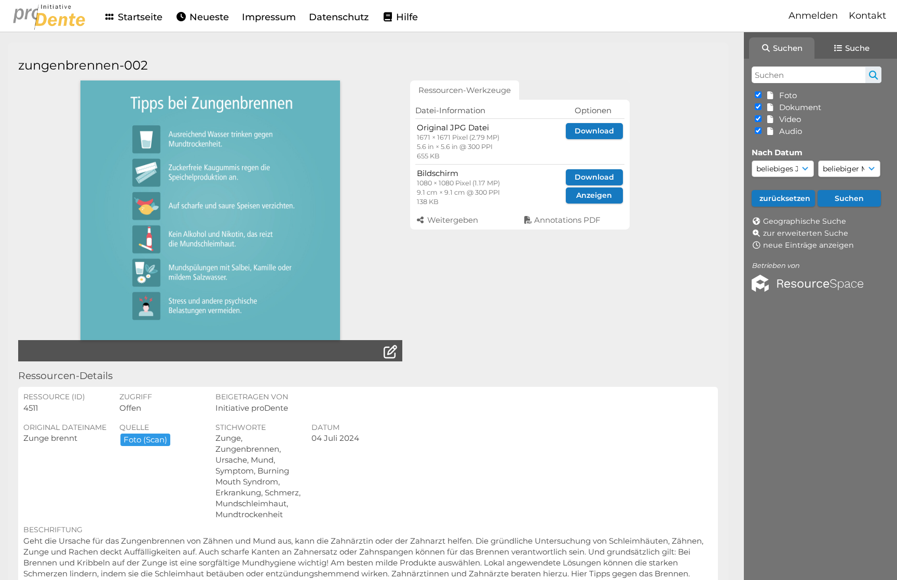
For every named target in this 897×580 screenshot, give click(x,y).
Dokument (798, 107)
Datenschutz (339, 17)
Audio (788, 131)
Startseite (138, 17)
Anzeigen (594, 195)
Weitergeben (451, 220)
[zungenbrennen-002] (210, 210)
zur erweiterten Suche (805, 233)
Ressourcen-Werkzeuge (464, 90)
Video (788, 119)
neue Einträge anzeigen (808, 245)
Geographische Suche (804, 221)
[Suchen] (873, 74)
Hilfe (405, 17)
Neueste (208, 17)
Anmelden (813, 15)
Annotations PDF (566, 220)
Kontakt (867, 15)
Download (594, 131)
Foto (786, 95)
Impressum (269, 17)
